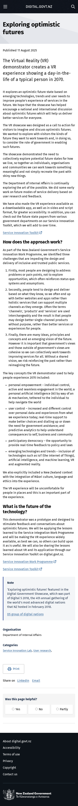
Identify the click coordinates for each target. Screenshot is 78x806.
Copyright (9, 767)
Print (16, 668)
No (40, 709)
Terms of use (11, 754)
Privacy (8, 761)
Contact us (10, 774)
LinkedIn (23, 680)
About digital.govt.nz (17, 741)
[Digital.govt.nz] (39, 7)
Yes (17, 709)
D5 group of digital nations (25, 614)
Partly (63, 709)
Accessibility (11, 747)
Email (36, 680)
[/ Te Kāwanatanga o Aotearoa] (28, 794)
